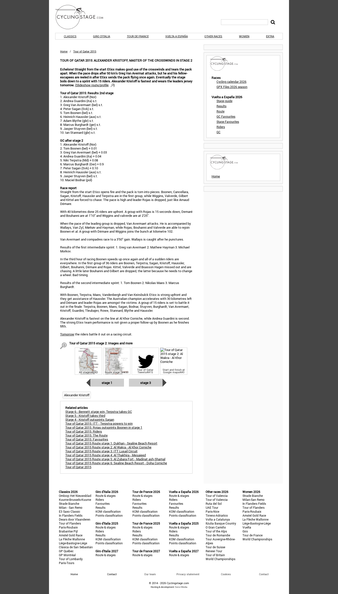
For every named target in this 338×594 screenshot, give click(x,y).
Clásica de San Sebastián (76, 547)
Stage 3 (145, 382)
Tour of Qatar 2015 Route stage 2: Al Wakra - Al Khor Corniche (108, 447)
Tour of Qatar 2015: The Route (86, 435)
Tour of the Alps (216, 531)
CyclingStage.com (82, 17)
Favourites (103, 504)
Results (221, 106)
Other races (213, 36)
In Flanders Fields (70, 515)
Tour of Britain (215, 555)
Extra (270, 36)
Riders (221, 127)
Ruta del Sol (214, 504)
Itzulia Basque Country (221, 523)
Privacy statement (187, 574)
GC (218, 132)
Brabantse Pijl (68, 531)
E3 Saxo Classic (69, 511)
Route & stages (106, 496)
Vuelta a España (176, 36)
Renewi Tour (214, 551)
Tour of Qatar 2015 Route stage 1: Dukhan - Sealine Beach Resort (111, 443)
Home (64, 51)
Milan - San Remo (70, 507)
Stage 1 (107, 382)
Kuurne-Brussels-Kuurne (75, 500)
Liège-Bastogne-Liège (73, 543)
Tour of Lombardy (71, 559)
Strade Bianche (69, 504)
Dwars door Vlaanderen (74, 519)
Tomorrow (67, 334)
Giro (245, 531)
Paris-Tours (66, 563)
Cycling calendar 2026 (231, 82)
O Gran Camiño (216, 527)
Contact (264, 574)
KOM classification (108, 511)
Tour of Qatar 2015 (78, 467)
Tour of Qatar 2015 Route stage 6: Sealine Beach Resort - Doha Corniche (116, 463)
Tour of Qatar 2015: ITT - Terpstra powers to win (99, 423)
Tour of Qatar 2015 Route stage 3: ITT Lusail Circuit (101, 451)
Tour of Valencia (217, 496)
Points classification (109, 515)
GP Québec (66, 551)
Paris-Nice (212, 511)
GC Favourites (226, 116)
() (95, 85)
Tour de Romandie (218, 535)
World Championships (220, 559)
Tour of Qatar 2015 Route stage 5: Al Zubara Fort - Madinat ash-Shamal (115, 459)
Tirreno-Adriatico (217, 515)
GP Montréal (67, 555)
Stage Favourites (228, 122)
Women (244, 36)
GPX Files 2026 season (232, 87)
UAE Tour (212, 507)
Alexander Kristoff (76, 395)
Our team (150, 574)
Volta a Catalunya (218, 519)
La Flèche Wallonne (72, 539)
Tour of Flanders (70, 523)
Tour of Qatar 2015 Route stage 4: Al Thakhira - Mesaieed (105, 455)
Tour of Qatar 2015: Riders (83, 431)
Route (220, 111)
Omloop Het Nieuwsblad (75, 496)
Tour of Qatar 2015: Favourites (86, 439)
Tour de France (138, 36)
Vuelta (246, 527)
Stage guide (224, 101)
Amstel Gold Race (70, 535)
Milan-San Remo (253, 500)
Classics (70, 36)
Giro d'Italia (101, 36)
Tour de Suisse (215, 547)
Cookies (226, 574)
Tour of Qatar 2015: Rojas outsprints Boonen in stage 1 (103, 427)
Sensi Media (181, 587)
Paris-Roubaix (68, 527)
